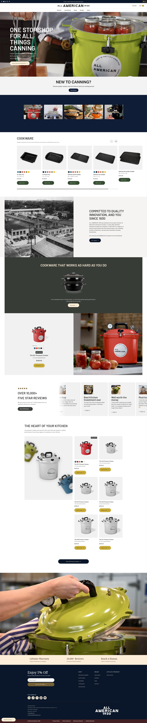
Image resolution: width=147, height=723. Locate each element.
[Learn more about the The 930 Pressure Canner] (86, 526)
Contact (96, 683)
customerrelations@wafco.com (34, 715)
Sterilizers (81, 683)
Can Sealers (81, 686)
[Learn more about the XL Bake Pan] (29, 158)
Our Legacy (94, 240)
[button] (144, 1)
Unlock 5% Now (8, 719)
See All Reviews (24, 409)
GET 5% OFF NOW (40, 684)
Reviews (96, 678)
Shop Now (72, 305)
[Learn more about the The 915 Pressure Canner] (86, 488)
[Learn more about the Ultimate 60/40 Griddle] (80, 158)
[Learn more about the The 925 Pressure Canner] (111, 488)
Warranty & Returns (78, 721)
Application (110, 675)
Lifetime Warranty (90, 721)
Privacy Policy (56, 721)
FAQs (95, 680)
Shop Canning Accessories (19, 63)
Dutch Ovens (81, 678)
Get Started (74, 90)
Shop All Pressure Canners (72, 561)
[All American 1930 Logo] (73, 6)
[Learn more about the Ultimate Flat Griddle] (105, 158)
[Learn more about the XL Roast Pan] (54, 158)
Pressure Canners (83, 675)
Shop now (38, 365)
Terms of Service (66, 721)
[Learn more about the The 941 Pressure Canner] (111, 526)
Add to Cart (22, 183)
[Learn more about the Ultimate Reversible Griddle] (131, 158)
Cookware (81, 680)
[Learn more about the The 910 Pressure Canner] (111, 447)
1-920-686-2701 (31, 713)
